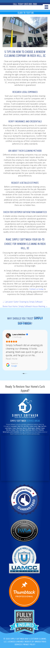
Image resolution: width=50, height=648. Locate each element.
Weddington (31, 428)
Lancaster (14, 426)
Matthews (28, 430)
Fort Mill (26, 426)
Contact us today (36, 289)
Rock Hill (20, 426)
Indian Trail (15, 430)
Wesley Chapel (40, 428)
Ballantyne (6, 432)
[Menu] (46, 7)
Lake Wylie (8, 428)
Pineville (41, 430)
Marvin (25, 428)
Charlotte (16, 432)
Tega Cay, (41, 426)
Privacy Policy (29, 644)
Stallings (22, 430)
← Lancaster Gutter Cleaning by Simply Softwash (23, 302)
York (45, 426)
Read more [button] (11, 358)
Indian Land (33, 426)
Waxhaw (19, 428)
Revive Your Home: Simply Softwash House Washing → (25, 306)
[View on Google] (8, 335)
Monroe (8, 430)
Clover (14, 428)
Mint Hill (35, 430)
